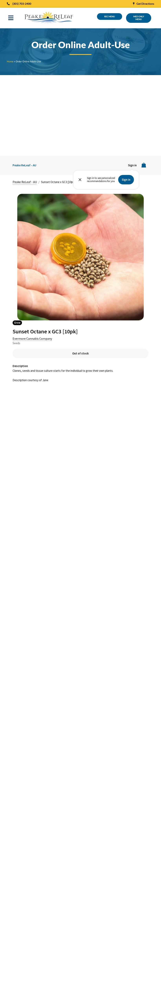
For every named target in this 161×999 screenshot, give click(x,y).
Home (10, 61)
